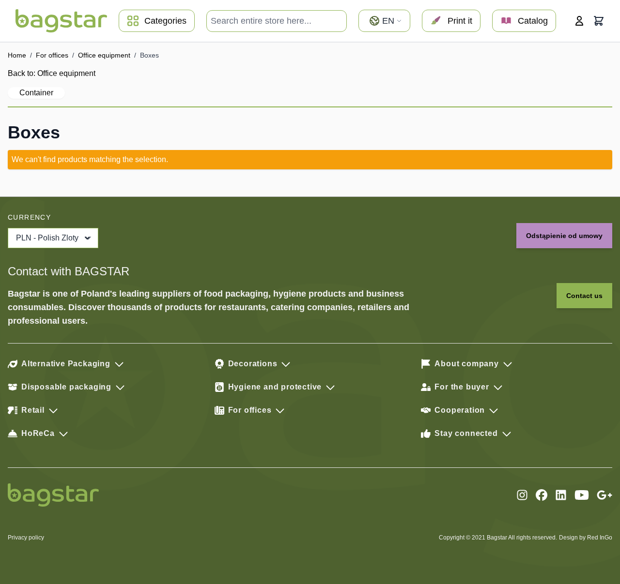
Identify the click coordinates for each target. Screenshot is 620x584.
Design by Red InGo (585, 537)
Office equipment (104, 55)
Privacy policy (26, 537)
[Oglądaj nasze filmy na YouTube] (581, 495)
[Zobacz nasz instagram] (522, 495)
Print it (460, 21)
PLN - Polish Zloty (47, 238)
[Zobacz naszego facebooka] (541, 495)
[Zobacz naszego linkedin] (561, 495)
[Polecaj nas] (604, 495)
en (388, 21)
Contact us (584, 295)
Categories (165, 21)
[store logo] (61, 20)
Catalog (533, 21)
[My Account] (579, 21)
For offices (52, 55)
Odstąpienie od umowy (564, 236)
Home (17, 55)
